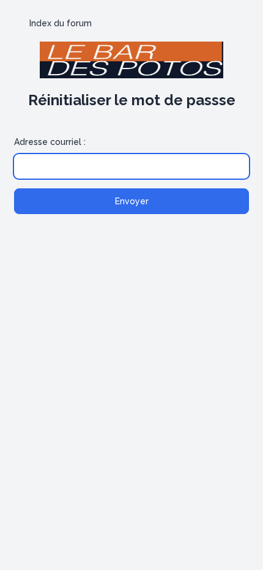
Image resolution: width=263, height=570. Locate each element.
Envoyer (132, 201)
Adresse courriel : (50, 142)
